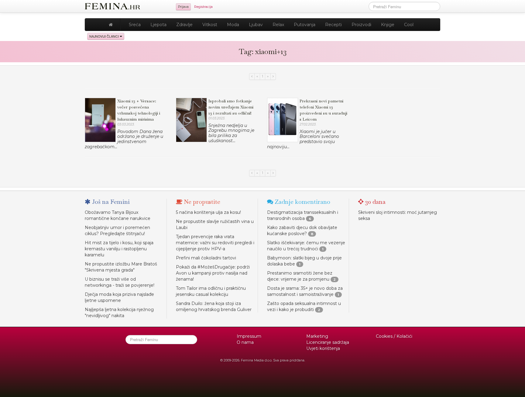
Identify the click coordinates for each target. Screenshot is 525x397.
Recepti (333, 24)
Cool (408, 24)
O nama (245, 342)
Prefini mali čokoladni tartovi (206, 258)
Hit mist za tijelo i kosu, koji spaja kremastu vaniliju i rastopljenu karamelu (119, 249)
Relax (278, 24)
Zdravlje (184, 24)
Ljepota (158, 24)
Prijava (183, 7)
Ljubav (256, 24)
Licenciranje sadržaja (327, 342)
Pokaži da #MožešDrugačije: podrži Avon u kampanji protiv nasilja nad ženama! (213, 273)
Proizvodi (361, 24)
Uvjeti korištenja (323, 348)
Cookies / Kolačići (394, 336)
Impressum (249, 336)
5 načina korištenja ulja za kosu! (208, 212)
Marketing (317, 336)
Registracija (203, 7)
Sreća (135, 24)
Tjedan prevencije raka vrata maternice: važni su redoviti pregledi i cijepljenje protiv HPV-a (215, 243)
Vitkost (209, 24)
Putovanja (304, 24)
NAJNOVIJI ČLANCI (104, 36)
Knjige (387, 24)
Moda (233, 24)
